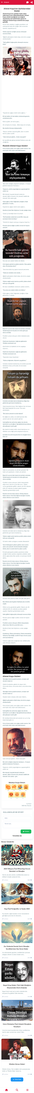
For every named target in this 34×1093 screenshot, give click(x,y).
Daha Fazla (18, 1079)
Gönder (27, 831)
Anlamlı (6, 2)
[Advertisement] (17, 94)
